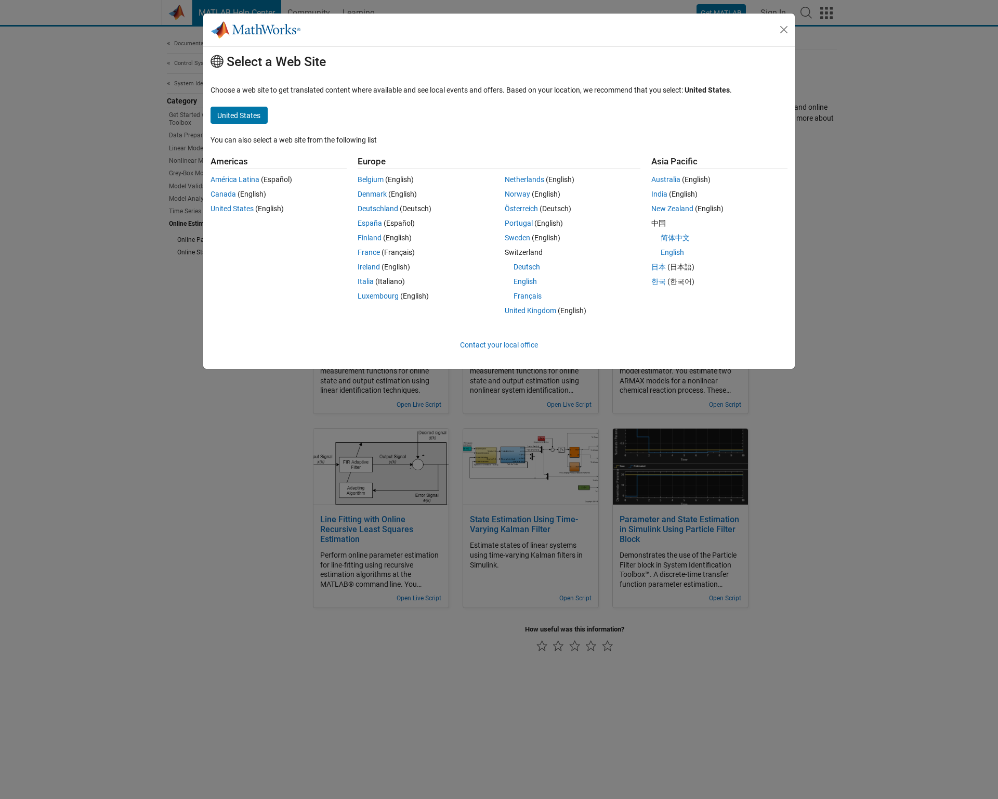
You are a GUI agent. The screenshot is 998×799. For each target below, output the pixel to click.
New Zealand (672, 208)
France (369, 252)
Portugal (519, 223)
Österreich (521, 208)
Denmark (372, 194)
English (525, 281)
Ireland (369, 267)
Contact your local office (499, 345)
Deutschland (378, 208)
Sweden (517, 238)
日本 (658, 267)
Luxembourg (378, 296)
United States (232, 208)
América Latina (235, 179)
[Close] (784, 29)
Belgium (371, 179)
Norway (517, 194)
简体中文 (675, 238)
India (659, 194)
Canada (223, 194)
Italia (366, 281)
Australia (665, 179)
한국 (658, 281)
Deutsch (527, 267)
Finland (370, 238)
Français (528, 296)
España (370, 223)
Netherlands (524, 179)
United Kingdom (530, 310)
